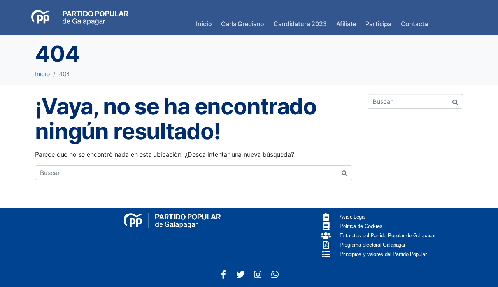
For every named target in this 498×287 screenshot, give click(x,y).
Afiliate (346, 24)
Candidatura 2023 (300, 24)
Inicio (204, 24)
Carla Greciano (242, 24)
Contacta (414, 24)
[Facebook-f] (223, 274)
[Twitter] (240, 274)
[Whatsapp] (274, 274)
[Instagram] (257, 274)
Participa (378, 24)
